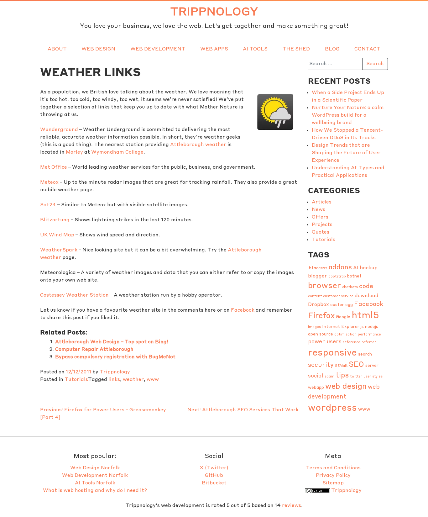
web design (346, 387)
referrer (369, 342)
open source (320, 334)
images (314, 327)
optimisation (345, 334)
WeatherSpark (58, 250)
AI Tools (255, 49)
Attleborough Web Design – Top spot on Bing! (111, 342)
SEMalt (341, 366)
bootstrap (337, 276)
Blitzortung (55, 220)
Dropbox (318, 304)
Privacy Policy (333, 475)
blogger (317, 276)
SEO (356, 364)
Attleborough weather (198, 144)
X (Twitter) (214, 468)
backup (369, 268)
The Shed (296, 49)
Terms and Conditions (333, 468)
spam (329, 376)
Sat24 (48, 205)
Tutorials (76, 379)
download (366, 295)
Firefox (321, 316)
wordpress (332, 408)
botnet (354, 276)
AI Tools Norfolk (95, 483)
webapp (316, 388)
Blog (332, 49)
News (318, 209)
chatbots (350, 287)
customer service (338, 296)
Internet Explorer (340, 327)
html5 (365, 315)
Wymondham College (117, 152)
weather (133, 379)
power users (325, 342)
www (153, 379)
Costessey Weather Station (74, 295)
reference (351, 342)
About (57, 49)
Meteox (49, 182)
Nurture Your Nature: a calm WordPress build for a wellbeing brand (348, 115)
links (114, 379)
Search (375, 63)
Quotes (320, 232)
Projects (322, 224)
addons (340, 267)
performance (369, 334)
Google (343, 317)
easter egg (341, 305)
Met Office (53, 167)
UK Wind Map (57, 235)
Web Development (157, 49)
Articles (321, 202)
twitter (356, 376)
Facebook (242, 310)
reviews (291, 505)
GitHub (214, 475)
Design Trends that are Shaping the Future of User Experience (346, 153)
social (315, 376)
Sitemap (333, 483)
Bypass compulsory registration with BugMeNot (115, 357)
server (371, 366)
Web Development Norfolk (95, 475)
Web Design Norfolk (95, 468)
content (315, 296)
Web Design (98, 49)
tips (342, 375)
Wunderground (59, 129)
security (321, 365)
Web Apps (214, 49)
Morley (74, 152)
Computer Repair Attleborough (94, 349)
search (365, 354)
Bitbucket (214, 483)
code (366, 286)
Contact (367, 49)
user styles (373, 376)
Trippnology (214, 12)
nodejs (371, 327)
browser (324, 286)
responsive (332, 353)
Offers (320, 217)
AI (355, 268)
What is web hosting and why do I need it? (95, 490)
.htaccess (317, 268)
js (362, 327)
